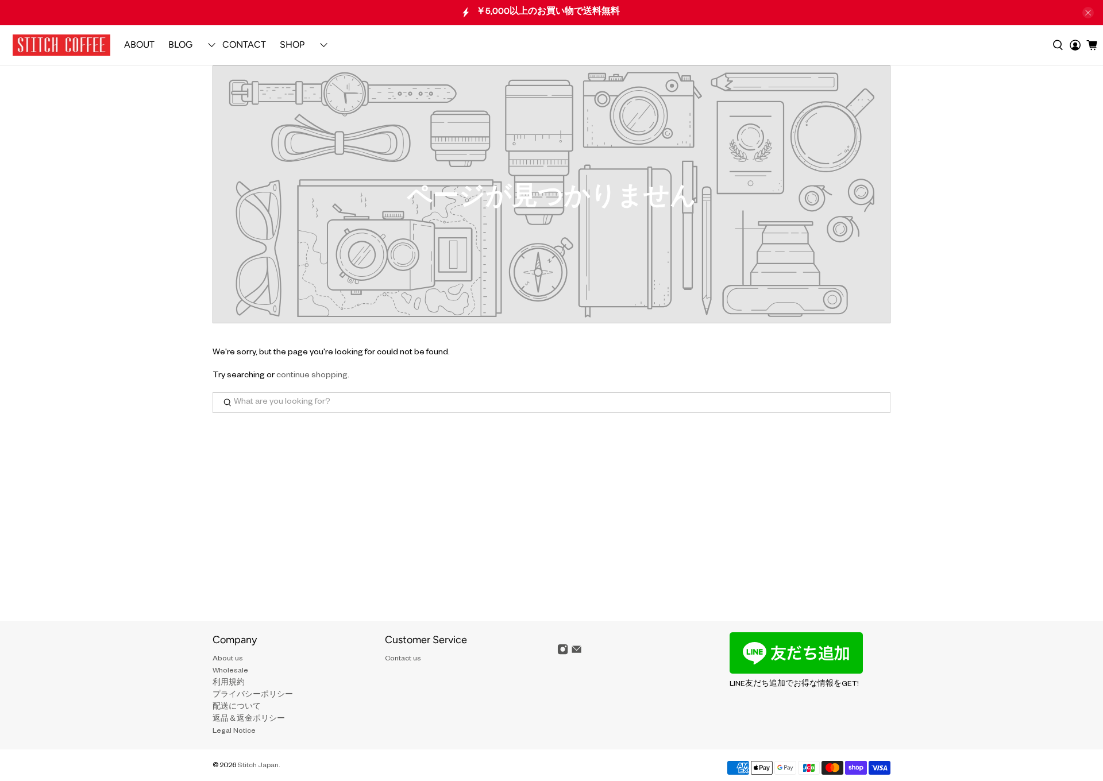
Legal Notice (234, 732)
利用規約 (229, 683)
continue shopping (312, 376)
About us (228, 659)
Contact (244, 44)
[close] (1088, 12)
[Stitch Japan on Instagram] (562, 654)
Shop (292, 44)
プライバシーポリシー (253, 695)
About (139, 44)
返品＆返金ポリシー (249, 720)
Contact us (403, 659)
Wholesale (230, 671)
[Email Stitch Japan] (576, 654)
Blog (180, 44)
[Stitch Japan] (61, 45)
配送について (237, 707)
